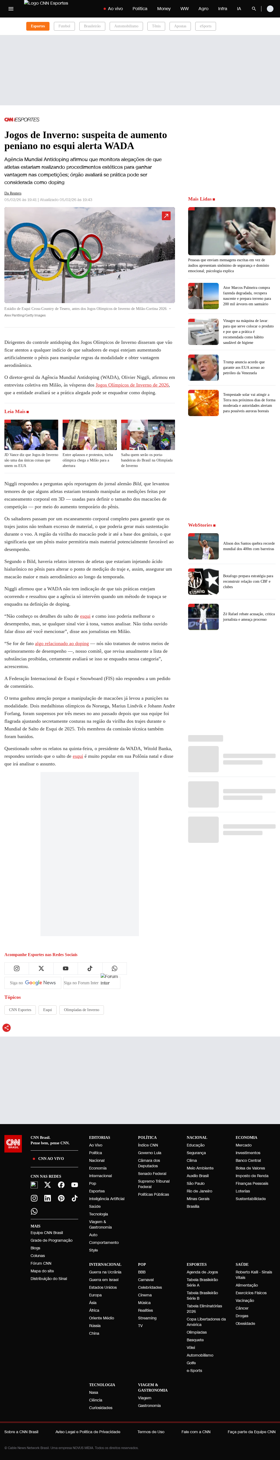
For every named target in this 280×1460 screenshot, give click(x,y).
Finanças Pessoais (252, 1183)
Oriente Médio (101, 1318)
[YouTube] (74, 1185)
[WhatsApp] (34, 1211)
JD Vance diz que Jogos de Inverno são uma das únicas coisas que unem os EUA (31, 460)
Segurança (196, 1153)
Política (140, 8)
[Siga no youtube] (65, 968)
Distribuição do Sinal (49, 1278)
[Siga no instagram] (16, 968)
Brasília (193, 1206)
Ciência (95, 1400)
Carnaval (146, 1279)
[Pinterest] (61, 1198)
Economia (98, 1168)
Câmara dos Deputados (149, 1163)
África (94, 1310)
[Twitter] (47, 1185)
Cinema (145, 1295)
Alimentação (247, 1285)
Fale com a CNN (196, 1432)
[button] (89, 265)
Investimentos (248, 1153)
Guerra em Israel (103, 1279)
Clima (192, 1160)
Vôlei (191, 1347)
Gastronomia (149, 1405)
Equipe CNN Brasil (47, 1232)
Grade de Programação (51, 1240)
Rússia (95, 1325)
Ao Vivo (95, 1145)
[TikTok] (74, 1198)
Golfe (191, 1363)
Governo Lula (149, 1153)
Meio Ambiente (200, 1168)
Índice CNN (148, 1145)
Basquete (195, 1340)
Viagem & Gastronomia (100, 1224)
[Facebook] (61, 1185)
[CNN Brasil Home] (58, 9)
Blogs (35, 1248)
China (94, 1333)
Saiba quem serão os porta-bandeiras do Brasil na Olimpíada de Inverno (147, 460)
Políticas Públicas (153, 1194)
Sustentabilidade (251, 1198)
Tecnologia (98, 1214)
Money (164, 8)
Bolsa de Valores (250, 1168)
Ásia (93, 1302)
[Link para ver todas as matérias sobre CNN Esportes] (21, 119)
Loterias (243, 1191)
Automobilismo (126, 26)
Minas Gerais (198, 1198)
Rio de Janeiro (199, 1191)
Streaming (147, 1318)
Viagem (144, 1398)
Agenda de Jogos (202, 1272)
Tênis (156, 26)
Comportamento (104, 1242)
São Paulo (196, 1183)
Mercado (244, 1145)
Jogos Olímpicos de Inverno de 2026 (132, 385)
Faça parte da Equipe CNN (252, 1432)
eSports (205, 26)
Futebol (64, 26)
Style (93, 1250)
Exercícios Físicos (251, 1293)
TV (140, 1325)
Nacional (96, 1160)
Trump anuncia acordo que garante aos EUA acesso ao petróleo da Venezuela (244, 367)
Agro (203, 8)
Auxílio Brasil (198, 1176)
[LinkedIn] (47, 1198)
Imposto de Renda (252, 1176)
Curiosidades (100, 1407)
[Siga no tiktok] (90, 968)
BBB (141, 1272)
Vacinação (245, 1300)
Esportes (97, 1191)
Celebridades (150, 1287)
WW (184, 8)
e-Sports (194, 1370)
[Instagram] (34, 1198)
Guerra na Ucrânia (105, 1272)
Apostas (180, 26)
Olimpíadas (197, 1332)
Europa (95, 1295)
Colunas (38, 1255)
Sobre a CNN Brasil (21, 1432)
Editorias (99, 1138)
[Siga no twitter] (41, 968)
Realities (145, 1310)
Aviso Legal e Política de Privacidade (88, 1432)
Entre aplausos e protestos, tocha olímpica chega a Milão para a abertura (88, 460)
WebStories (200, 525)
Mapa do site (42, 1271)
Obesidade (245, 1323)
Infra (222, 8)
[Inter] (34, 1185)
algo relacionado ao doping (62, 643)
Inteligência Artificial (106, 1198)
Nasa (93, 1392)
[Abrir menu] (11, 8)
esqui (85, 616)
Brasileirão (92, 26)
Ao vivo (115, 8)
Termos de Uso (151, 1432)
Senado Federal (152, 1173)
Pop (92, 1183)
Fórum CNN (41, 1263)
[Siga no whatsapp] (114, 968)
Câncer (242, 1308)
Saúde (95, 1206)
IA (239, 8)
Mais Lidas (200, 199)
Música (144, 1302)
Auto (93, 1235)
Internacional (100, 1176)
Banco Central (248, 1160)
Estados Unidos (103, 1287)
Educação (196, 1145)
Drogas (242, 1316)
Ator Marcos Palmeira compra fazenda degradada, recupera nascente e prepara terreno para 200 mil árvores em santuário (247, 296)
